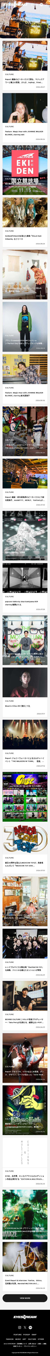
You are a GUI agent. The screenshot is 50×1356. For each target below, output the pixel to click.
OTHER (41, 1339)
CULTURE (9, 74)
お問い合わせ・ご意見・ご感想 (37, 1344)
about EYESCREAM (10, 1344)
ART (24, 1339)
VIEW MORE (25, 1298)
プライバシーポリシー (30, 1346)
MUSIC (18, 1339)
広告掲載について (22, 1344)
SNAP (34, 1335)
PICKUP (26, 1335)
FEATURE (18, 1335)
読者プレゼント (17, 1346)
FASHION (10, 1339)
